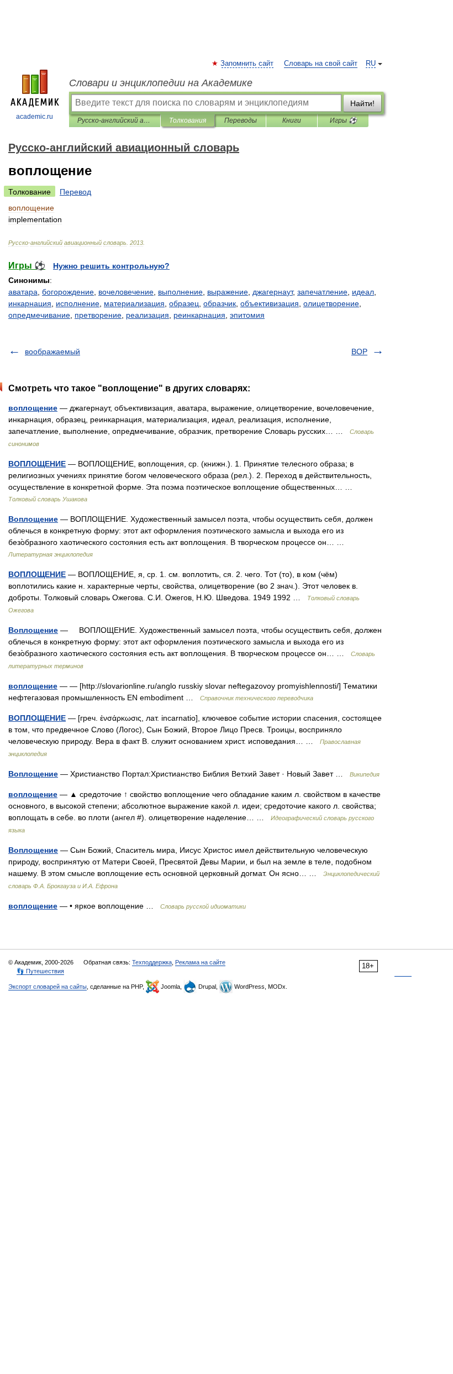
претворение (98, 315)
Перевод (75, 191)
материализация (134, 303)
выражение (227, 291)
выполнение (180, 291)
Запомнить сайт (247, 63)
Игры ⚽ (343, 120)
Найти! (362, 103)
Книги (291, 120)
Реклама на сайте (200, 962)
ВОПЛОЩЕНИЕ (37, 463)
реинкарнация (199, 315)
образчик (219, 303)
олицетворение (331, 303)
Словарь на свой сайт (320, 63)
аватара (23, 291)
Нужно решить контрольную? (111, 265)
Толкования (187, 120)
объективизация (269, 303)
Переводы (240, 120)
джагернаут (272, 291)
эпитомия (247, 315)
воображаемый (52, 351)
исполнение (77, 303)
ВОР (359, 351)
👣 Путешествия (40, 971)
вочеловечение (126, 291)
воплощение (32, 407)
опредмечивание (39, 315)
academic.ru (34, 116)
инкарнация (29, 303)
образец (184, 303)
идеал (363, 291)
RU (371, 63)
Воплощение (33, 519)
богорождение (68, 291)
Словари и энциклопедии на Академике (160, 82)
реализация (147, 315)
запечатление (322, 291)
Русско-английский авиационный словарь (114, 120)
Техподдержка (152, 962)
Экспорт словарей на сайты (47, 986)
